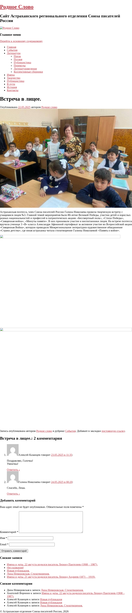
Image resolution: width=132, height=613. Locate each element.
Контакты (12, 90)
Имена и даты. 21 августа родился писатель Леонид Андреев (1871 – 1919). (51, 576)
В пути (11, 84)
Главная (11, 47)
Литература (13, 53)
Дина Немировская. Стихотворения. (28, 573)
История (12, 87)
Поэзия (18, 59)
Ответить (13, 469)
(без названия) (15, 567)
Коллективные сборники (28, 71)
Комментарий (9, 532)
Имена (11, 74)
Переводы (20, 65)
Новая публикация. (18, 570)
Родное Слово (17, 7)
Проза (17, 56)
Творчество (13, 77)
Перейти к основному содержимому (21, 41)
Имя (3, 538)
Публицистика (22, 62)
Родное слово (49, 107)
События (12, 50)
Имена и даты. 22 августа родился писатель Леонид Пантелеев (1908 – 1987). (52, 564)
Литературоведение (25, 68)
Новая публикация (51, 599)
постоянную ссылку (113, 431)
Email (4, 544)
